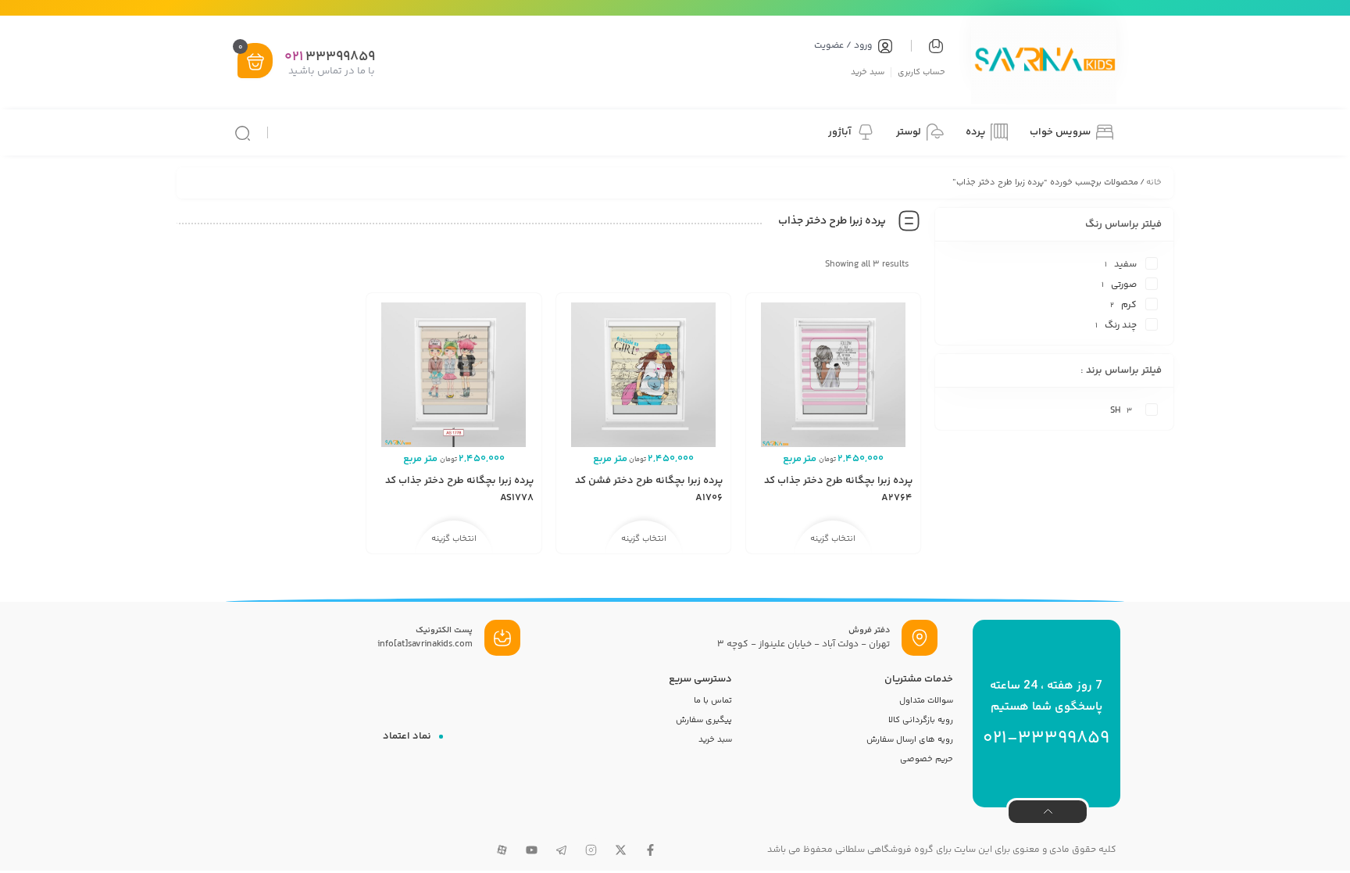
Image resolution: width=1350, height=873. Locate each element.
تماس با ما (713, 700)
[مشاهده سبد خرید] (255, 62)
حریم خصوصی (926, 759)
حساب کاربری (921, 71)
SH (1115, 410)
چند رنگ (1121, 325)
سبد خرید (867, 71)
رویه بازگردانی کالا (920, 720)
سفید (1125, 264)
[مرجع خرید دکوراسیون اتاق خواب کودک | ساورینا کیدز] (1043, 61)
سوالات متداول (926, 700)
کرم (1129, 305)
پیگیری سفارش (704, 720)
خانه (1154, 182)
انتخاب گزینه (832, 539)
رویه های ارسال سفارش (909, 739)
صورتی (1124, 284)
